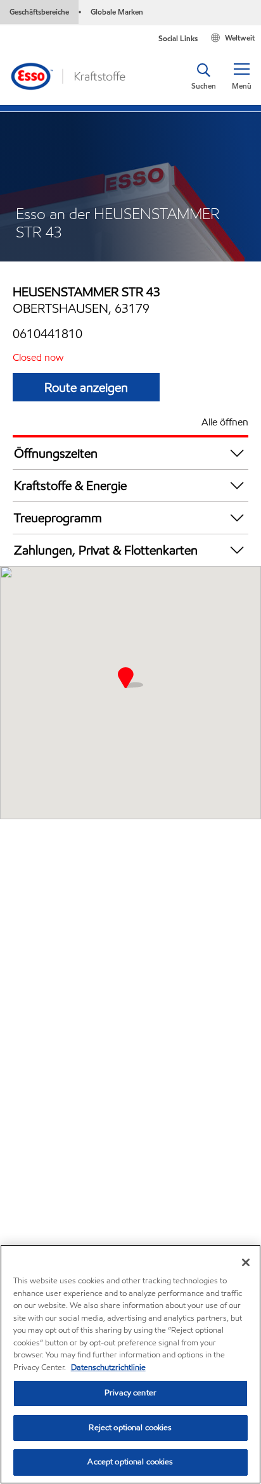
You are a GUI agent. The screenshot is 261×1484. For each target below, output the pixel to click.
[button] (241, 76)
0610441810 (47, 333)
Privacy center (130, 1393)
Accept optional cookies (130, 1462)
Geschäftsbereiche (39, 11)
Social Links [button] (178, 38)
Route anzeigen (86, 387)
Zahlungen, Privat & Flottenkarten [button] (106, 550)
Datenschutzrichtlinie (108, 1367)
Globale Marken (117, 11)
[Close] (246, 1262)
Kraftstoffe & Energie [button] (70, 485)
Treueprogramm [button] (58, 518)
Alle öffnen (224, 422)
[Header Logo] (67, 76)
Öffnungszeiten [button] (56, 453)
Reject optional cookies (130, 1427)
